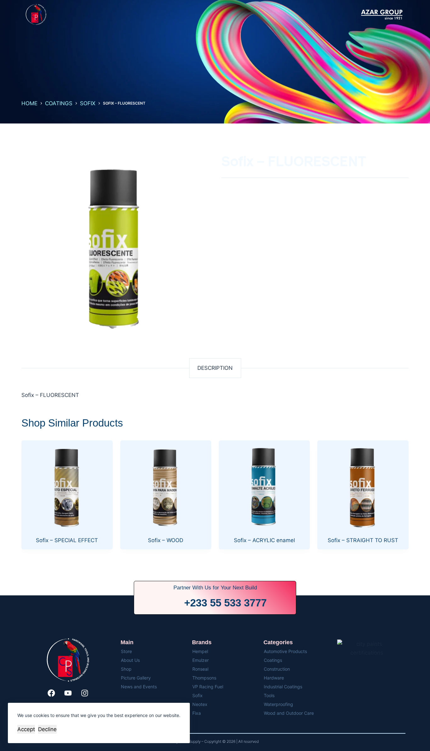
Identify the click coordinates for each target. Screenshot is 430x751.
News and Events (139, 686)
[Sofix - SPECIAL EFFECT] (66, 485)
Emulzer (200, 660)
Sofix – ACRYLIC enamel (264, 540)
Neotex (199, 704)
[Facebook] (51, 693)
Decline (47, 729)
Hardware (274, 677)
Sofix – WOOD (165, 540)
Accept (26, 729)
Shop (126, 669)
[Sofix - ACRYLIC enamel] (264, 485)
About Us (130, 660)
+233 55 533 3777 (225, 603)
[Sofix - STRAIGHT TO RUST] (362, 485)
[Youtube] (68, 693)
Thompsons (204, 677)
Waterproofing (278, 704)
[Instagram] (84, 693)
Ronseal (200, 669)
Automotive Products (285, 651)
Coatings (273, 660)
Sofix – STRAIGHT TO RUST (363, 540)
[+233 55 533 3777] (171, 603)
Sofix (197, 695)
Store (126, 651)
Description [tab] (215, 368)
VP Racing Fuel (207, 686)
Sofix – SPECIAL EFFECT (67, 540)
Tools (269, 695)
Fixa (196, 713)
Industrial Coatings (283, 686)
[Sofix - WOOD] (165, 485)
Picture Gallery (136, 677)
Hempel (200, 651)
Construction (277, 669)
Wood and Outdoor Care (289, 713)
